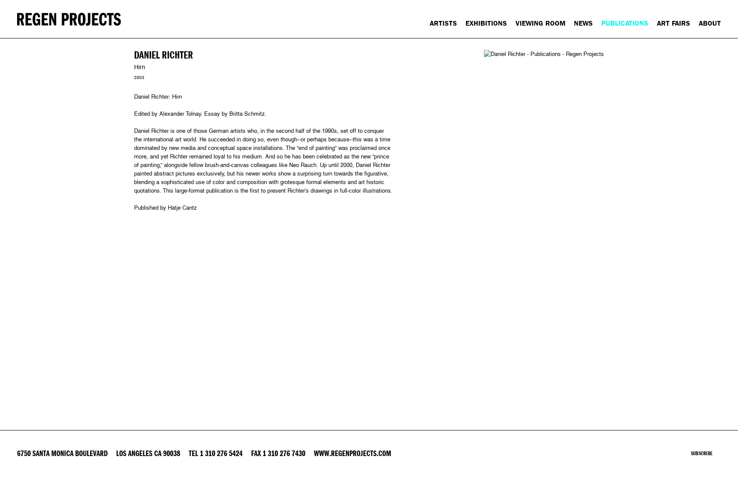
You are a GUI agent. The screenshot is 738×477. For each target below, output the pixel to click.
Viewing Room (540, 23)
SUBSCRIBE (701, 454)
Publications (624, 23)
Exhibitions (486, 23)
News (583, 23)
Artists (443, 23)
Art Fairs (673, 23)
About (710, 23)
